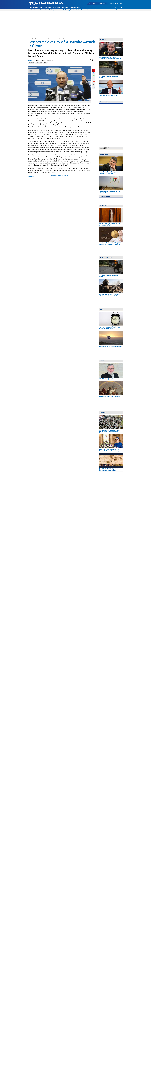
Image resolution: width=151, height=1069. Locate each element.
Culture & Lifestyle (50, 10)
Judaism (36, 10)
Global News (56, 7)
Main (30, 7)
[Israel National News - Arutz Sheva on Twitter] (110, 7)
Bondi (45, 62)
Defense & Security (75, 7)
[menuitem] (30, 7)
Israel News (48, 7)
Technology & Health (69, 10)
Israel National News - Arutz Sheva (41, 4)
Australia (31, 62)
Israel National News (33, 38)
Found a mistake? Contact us (59, 175)
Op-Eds (31, 10)
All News (35, 7)
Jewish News (65, 7)
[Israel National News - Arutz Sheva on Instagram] (115, 7)
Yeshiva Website (81, 10)
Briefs (41, 7)
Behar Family (39, 62)
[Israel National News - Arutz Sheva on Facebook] (113, 7)
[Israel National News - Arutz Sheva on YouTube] (118, 7)
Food (41, 10)
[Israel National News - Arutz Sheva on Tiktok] (121, 7)
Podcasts (59, 10)
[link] (111, 58)
